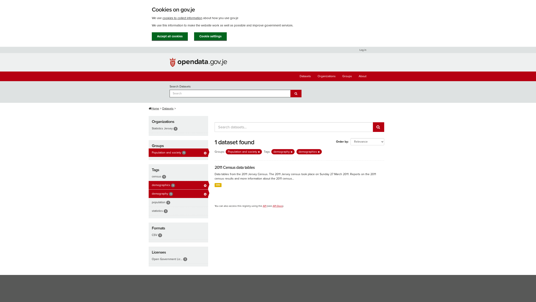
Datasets (305, 76)
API (265, 205)
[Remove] (259, 152)
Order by (342, 141)
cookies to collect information (182, 18)
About (362, 76)
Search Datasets (180, 86)
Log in (362, 49)
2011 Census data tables (235, 167)
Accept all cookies (170, 36)
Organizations (327, 76)
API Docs (278, 205)
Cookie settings (210, 36)
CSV (218, 185)
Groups (347, 76)
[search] (378, 127)
